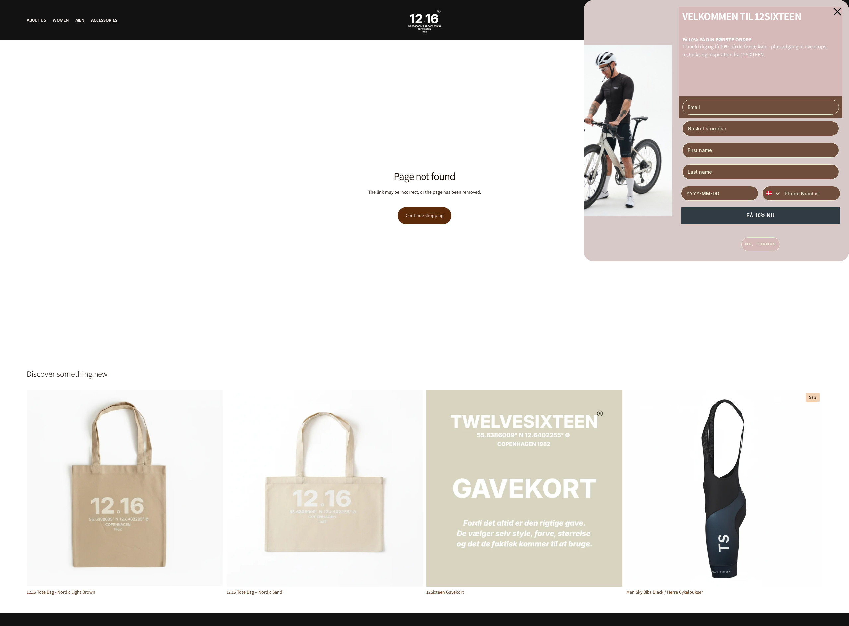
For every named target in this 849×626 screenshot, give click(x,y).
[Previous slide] (636, 488)
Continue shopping (424, 215)
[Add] (212, 576)
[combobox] (772, 193)
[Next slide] (812, 488)
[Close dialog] (837, 11)
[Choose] (612, 576)
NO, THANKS (760, 244)
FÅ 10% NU (760, 215)
